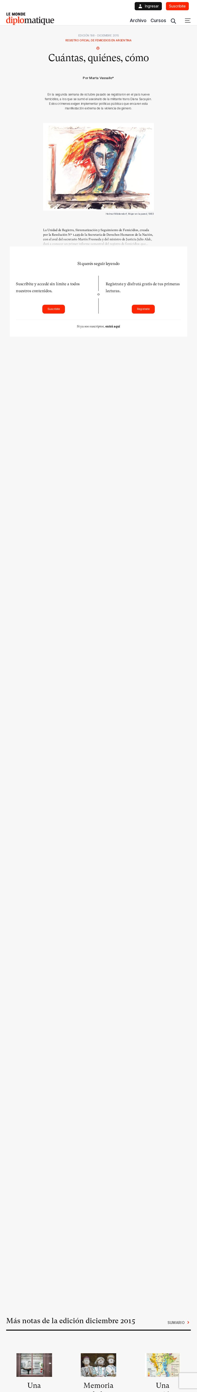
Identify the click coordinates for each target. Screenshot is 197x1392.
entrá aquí (112, 326)
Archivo (138, 20)
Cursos (158, 20)
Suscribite (53, 309)
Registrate (143, 309)
